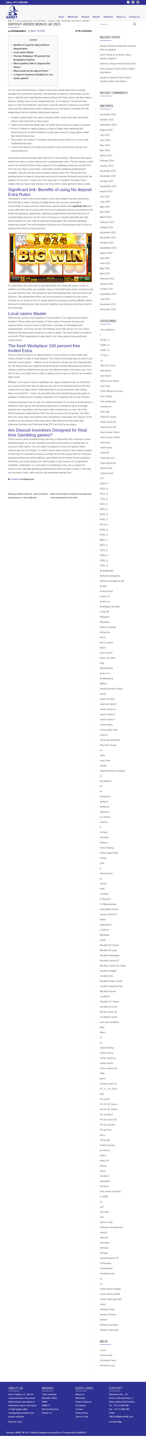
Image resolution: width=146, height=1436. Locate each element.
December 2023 (108, 171)
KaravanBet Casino (109, 909)
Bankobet (104, 617)
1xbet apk (105, 411)
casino (103, 693)
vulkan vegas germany (111, 1299)
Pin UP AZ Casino (108, 1104)
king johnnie (105, 924)
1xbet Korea (106, 447)
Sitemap (10, 1432)
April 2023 (105, 212)
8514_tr (104, 524)
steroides (105, 1242)
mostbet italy (106, 976)
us (101, 1278)
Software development (111, 1227)
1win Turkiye (106, 396)
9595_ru (104, 560)
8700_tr (104, 534)
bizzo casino (106, 652)
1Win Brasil (105, 370)
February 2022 (107, 278)
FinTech (104, 832)
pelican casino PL (108, 1083)
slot (102, 1217)
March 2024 (106, 155)
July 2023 (105, 196)
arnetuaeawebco (18, 31)
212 (102, 478)
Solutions (108, 17)
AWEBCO (82, 1432)
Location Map (115, 1421)
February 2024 (107, 160)
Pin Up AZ (105, 1099)
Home (61, 17)
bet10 (103, 637)
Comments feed (108, 1360)
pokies (103, 1165)
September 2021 (108, 294)
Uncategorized (27, 479)
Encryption (105, 796)
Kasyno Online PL (108, 914)
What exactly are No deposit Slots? (30, 71)
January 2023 (106, 227)
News (103, 1032)
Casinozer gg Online (110, 740)
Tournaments (106, 1268)
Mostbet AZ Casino (109, 945)
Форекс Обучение (109, 1330)
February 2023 (107, 222)
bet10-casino (106, 642)
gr (101, 878)
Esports (104, 822)
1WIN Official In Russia (111, 391)
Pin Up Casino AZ (108, 1119)
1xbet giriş (105, 442)
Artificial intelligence (110, 576)
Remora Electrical (50, 1409)
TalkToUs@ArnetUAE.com (121, 1416)
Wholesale (73, 17)
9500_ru (104, 555)
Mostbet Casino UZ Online (113, 965)
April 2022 (105, 273)
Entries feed (106, 1355)
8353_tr (104, 519)
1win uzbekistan (108, 401)
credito (103, 765)
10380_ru (104, 345)
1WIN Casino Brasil (109, 381)
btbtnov (103, 683)
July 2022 (105, 258)
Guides (103, 883)
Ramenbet (105, 1181)
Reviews (104, 1186)
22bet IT (104, 483)
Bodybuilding (106, 668)
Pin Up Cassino (107, 1124)
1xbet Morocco (107, 458)
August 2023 (106, 191)
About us (120, 17)
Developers (105, 781)
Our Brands (80, 1405)
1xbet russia (106, 468)
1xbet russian (106, 473)
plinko (103, 1155)
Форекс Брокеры (109, 1324)
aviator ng (105, 601)
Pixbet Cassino (107, 1145)
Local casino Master (23, 52)
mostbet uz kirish (108, 1006)
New (102, 1027)
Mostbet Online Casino (111, 981)
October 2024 (106, 119)
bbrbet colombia (108, 627)
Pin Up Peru (106, 1130)
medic (103, 940)
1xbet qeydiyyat (108, 463)
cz (101, 776)
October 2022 (106, 242)
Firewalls (104, 837)
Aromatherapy (107, 570)
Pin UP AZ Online (108, 1109)
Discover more (15, 1421)
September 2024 (108, 124)
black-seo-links (107, 658)
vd (101, 1283)
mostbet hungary (108, 970)
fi (100, 827)
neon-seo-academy (109, 1022)
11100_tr (104, 355)
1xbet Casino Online (110, 437)
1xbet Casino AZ (108, 422)
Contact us (134, 17)
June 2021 (105, 299)
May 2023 (105, 206)
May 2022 (105, 268)
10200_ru (104, 340)
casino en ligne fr (108, 704)
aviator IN (104, 596)
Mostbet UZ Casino (109, 1001)
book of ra (105, 673)
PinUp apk (105, 1140)
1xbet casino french (109, 432)
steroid (103, 1232)
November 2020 (108, 309)
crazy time (105, 760)
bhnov (103, 647)
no (101, 1042)
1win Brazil (105, 375)
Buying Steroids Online (111, 688)
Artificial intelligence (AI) (112, 581)
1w (101, 360)
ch (101, 750)
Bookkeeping (106, 678)
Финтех (104, 1319)
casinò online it (107, 719)
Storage (104, 1253)
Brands (96, 17)
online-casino (106, 1063)
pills (102, 1094)
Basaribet (104, 622)
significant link (79, 206)
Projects (85, 17)
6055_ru (104, 488)
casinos (104, 735)
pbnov (103, 1078)
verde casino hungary (110, 1289)
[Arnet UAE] (12, 13)
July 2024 (105, 135)
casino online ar (107, 714)
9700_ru (104, 565)
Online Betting (107, 1047)
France (103, 858)
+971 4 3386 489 (121, 1405)
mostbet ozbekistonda (111, 986)
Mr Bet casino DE (108, 1012)
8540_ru (104, 529)
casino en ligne (107, 699)
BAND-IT (46, 1405)
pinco (102, 1135)
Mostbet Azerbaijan (109, 955)
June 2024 (105, 140)
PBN (102, 1073)
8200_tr (104, 504)
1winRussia (105, 406)
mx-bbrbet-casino (109, 1017)
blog (102, 663)
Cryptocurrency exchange (112, 770)
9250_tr (104, 550)
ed (101, 786)
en (101, 791)
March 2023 (106, 217)
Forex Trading (106, 847)
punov (103, 1171)
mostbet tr (105, 996)
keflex (103, 919)
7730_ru (104, 499)
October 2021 (106, 289)
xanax (103, 1304)
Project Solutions (83, 1402)
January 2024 (106, 165)
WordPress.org (107, 1365)
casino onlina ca (108, 709)
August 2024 (106, 130)
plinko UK (104, 1160)
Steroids (104, 1247)
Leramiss (104, 929)
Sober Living (106, 1222)
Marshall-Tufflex (49, 1398)
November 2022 (108, 237)
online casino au (108, 1058)
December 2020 (108, 304)
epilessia (104, 811)
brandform (56, 1432)
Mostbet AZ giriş (108, 950)
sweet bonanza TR (109, 1258)
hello (102, 888)
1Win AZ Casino (108, 365)
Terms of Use (81, 1416)
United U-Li (47, 1413)
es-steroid (105, 817)
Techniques (105, 1263)
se (101, 1201)
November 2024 (108, 114)
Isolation (104, 894)
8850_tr (104, 540)
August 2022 (106, 253)
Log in (103, 1350)
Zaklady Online (107, 1309)
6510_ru (104, 493)
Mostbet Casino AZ (109, 960)
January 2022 (106, 283)
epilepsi (104, 801)
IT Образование (108, 904)
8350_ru (104, 514)
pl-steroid (105, 1150)
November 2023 (108, 176)
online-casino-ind (108, 1068)
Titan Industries (49, 1394)
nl (101, 1037)
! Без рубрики (107, 329)
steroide (104, 1237)
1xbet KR (104, 452)
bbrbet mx (105, 632)
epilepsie (104, 806)
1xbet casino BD (108, 427)
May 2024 (105, 145)
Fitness (103, 842)
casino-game (106, 724)
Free (102, 863)
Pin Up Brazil (106, 1114)
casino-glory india (108, 729)
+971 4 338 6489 (20, 2)
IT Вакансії (105, 899)
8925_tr (104, 545)
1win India (105, 386)
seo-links (104, 1212)
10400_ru (104, 350)
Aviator (103, 586)
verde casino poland (110, 1294)
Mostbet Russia (108, 991)
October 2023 (106, 181)
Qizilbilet (104, 1176)
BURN (44, 1402)
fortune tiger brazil (109, 853)
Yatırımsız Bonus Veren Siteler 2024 (118, 63)
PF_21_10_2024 (108, 1088)
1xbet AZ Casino (108, 416)
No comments (85, 31)
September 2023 (108, 186)
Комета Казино (108, 1314)
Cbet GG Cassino (108, 745)
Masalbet (104, 935)
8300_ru (104, 509)
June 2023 (105, 201)
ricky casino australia (110, 1191)
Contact (79, 1409)
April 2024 (105, 150)
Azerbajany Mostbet (110, 606)
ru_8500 (104, 1196)
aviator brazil (106, 591)
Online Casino (106, 1053)
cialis (102, 755)
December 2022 (108, 232)
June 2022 (105, 263)
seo (102, 1206)
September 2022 (108, 248)
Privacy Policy (81, 1413)
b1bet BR (104, 611)
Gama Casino (106, 873)
